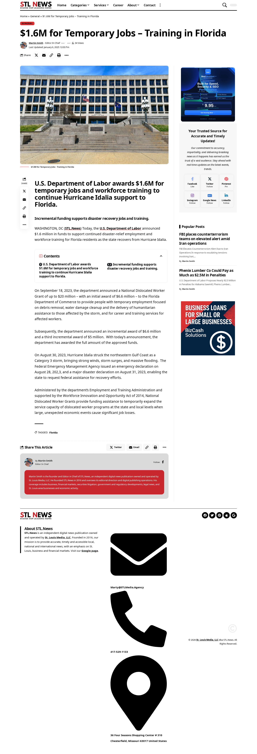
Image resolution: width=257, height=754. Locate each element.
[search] (224, 5)
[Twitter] (209, 182)
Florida (53, 432)
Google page (89, 550)
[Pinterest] (226, 182)
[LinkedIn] (226, 199)
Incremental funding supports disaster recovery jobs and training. (132, 266)
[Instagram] (192, 199)
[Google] (234, 515)
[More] (66, 55)
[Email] (43, 55)
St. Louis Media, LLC (58, 537)
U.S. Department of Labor (120, 228)
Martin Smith (36, 42)
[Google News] (209, 199)
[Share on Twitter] (36, 55)
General (35, 16)
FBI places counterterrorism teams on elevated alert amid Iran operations (204, 239)
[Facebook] (163, 462)
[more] (160, 5)
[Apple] (226, 515)
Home (23, 16)
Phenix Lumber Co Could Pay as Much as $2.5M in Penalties (206, 272)
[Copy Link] (51, 55)
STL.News (72, 228)
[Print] (58, 55)
